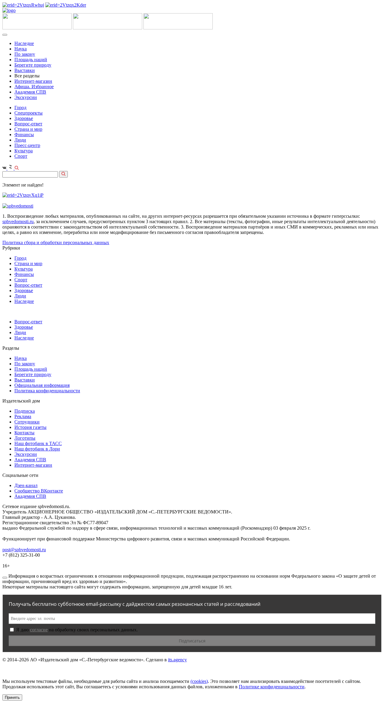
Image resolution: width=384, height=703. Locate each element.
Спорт (20, 156)
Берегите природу (32, 64)
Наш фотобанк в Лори (37, 448)
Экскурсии (25, 97)
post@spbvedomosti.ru (24, 549)
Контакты (24, 432)
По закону (24, 54)
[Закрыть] (4, 578)
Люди (20, 139)
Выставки (24, 70)
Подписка (24, 411)
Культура (23, 150)
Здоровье (23, 118)
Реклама (22, 416)
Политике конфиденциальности (271, 686)
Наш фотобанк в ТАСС (38, 443)
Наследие (24, 43)
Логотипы (24, 438)
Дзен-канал (26, 485)
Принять (12, 697)
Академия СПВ (30, 91)
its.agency (177, 659)
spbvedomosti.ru (18, 221)
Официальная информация (42, 385)
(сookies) (199, 681)
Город (20, 107)
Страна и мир (28, 129)
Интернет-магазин (33, 81)
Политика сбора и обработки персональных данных (55, 242)
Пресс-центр (27, 145)
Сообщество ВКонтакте (38, 490)
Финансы (24, 134)
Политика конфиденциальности (47, 390)
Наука (20, 48)
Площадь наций (30, 59)
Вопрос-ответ (28, 123)
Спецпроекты (28, 112)
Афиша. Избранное (34, 86)
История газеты (30, 427)
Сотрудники (27, 421)
